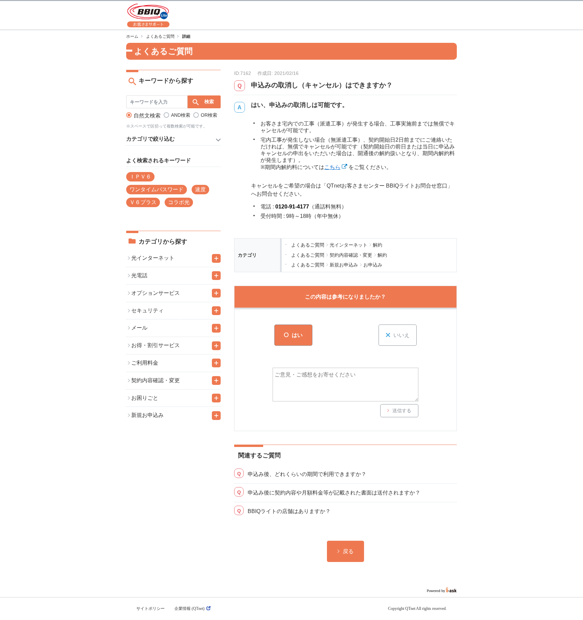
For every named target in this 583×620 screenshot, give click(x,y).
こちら (332, 167)
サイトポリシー (150, 608)
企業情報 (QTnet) (189, 608)
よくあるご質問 (160, 36)
